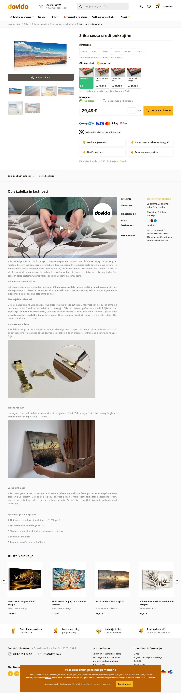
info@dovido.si (52, 654)
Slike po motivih (39, 24)
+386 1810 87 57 (22, 654)
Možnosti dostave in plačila (105, 661)
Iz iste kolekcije (46, 176)
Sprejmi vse (124, 684)
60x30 (84, 51)
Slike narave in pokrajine (62, 24)
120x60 (116, 51)
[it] (167, 671)
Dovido (123, 161)
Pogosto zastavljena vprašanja (148, 657)
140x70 (128, 51)
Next (69, 57)
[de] (163, 671)
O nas (136, 653)
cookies (48, 677)
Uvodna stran (14, 24)
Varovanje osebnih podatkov (106, 657)
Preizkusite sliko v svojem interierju (102, 132)
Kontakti (138, 661)
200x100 (139, 51)
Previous (4, 580)
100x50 (105, 51)
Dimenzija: (85, 44)
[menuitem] (22, 17)
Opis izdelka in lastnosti (19, 176)
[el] (171, 671)
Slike (26, 24)
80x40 (94, 51)
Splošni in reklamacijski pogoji (107, 653)
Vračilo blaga (99, 664)
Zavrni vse (107, 684)
